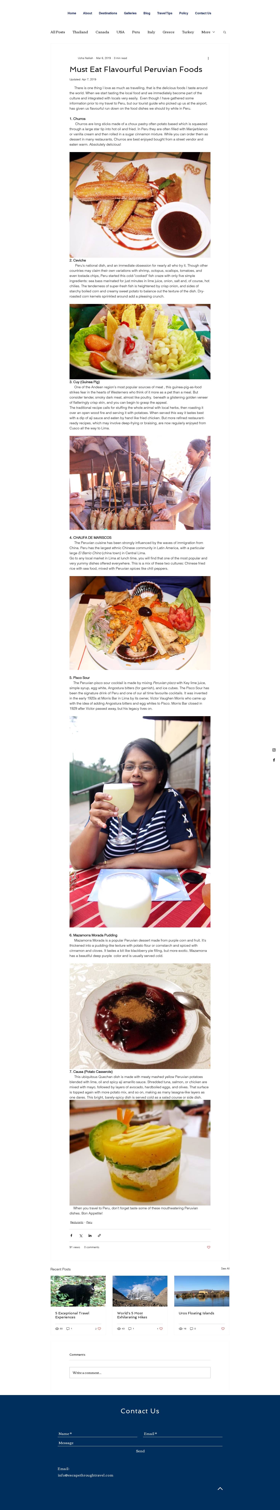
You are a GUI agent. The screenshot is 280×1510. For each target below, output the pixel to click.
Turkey (188, 31)
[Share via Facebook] (71, 1235)
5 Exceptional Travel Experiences (72, 1315)
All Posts (57, 31)
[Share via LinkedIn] (90, 1235)
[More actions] (208, 58)
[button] (224, 31)
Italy (151, 31)
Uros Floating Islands (196, 1313)
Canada (102, 31)
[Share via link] (99, 1235)
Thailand (80, 31)
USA (121, 31)
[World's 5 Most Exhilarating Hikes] (140, 1291)
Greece (168, 31)
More (206, 31)
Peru (136, 31)
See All (225, 1268)
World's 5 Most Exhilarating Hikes (132, 1315)
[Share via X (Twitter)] (80, 1235)
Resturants (76, 1222)
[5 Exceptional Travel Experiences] (78, 1291)
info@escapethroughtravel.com (85, 1475)
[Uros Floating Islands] (201, 1291)
